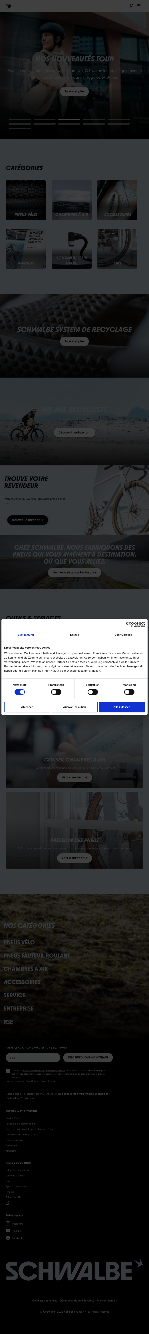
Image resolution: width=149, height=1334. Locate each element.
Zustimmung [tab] (26, 634)
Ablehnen (27, 706)
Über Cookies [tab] (123, 634)
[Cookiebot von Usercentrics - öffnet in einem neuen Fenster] (129, 624)
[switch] (56, 692)
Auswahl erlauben (74, 706)
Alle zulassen (121, 706)
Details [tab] (74, 634)
